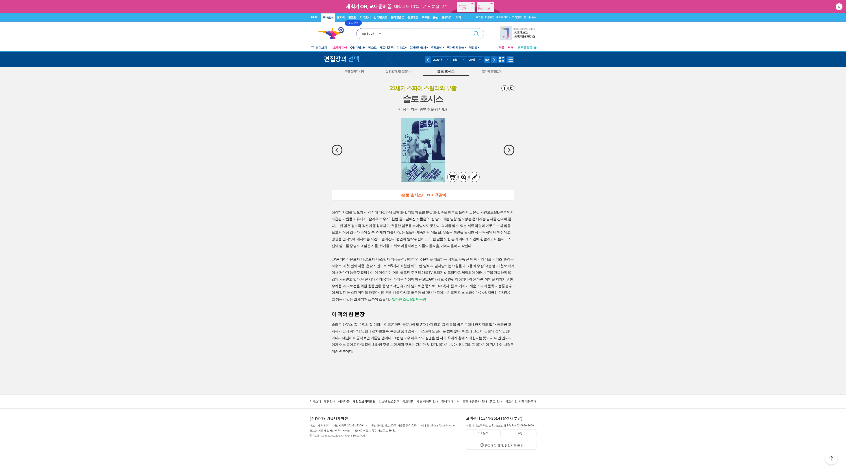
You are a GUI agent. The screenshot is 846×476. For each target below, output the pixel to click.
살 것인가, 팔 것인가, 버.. (400, 71)
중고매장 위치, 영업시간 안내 (504, 445)
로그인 (479, 17)
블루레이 (447, 17)
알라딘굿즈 (381, 17)
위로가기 (831, 459)
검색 (476, 33)
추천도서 (437, 47)
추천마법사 (357, 47)
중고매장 (412, 17)
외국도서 (365, 17)
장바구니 (529, 17)
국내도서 (328, 17)
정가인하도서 (418, 47)
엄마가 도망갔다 (491, 71)
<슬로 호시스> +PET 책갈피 (423, 195)
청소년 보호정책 (388, 401)
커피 (458, 17)
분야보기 (321, 47)
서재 (510, 47)
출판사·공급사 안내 (474, 401)
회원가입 (490, 17)
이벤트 (401, 47)
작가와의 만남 (455, 47)
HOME (315, 17)
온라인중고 (397, 17)
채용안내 (329, 401)
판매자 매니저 (450, 401)
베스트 (372, 47)
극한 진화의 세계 (354, 71)
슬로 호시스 (446, 71)
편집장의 (342, 58)
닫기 (839, 6)
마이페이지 (502, 17)
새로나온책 (387, 47)
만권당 (352, 17)
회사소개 (315, 401)
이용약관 (344, 401)
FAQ (519, 433)
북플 (502, 47)
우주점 (425, 17)
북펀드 (473, 47)
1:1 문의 (483, 433)
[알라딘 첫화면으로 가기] (333, 33)
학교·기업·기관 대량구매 (520, 401)
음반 (435, 17)
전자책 (341, 17)
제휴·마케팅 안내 (427, 401)
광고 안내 (496, 401)
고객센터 (517, 17)
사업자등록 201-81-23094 (348, 425)
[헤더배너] (518, 33)
